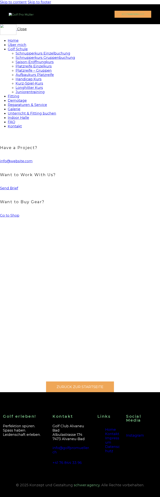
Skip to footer (39, 2)
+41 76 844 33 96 (67, 463)
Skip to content (13, 2)
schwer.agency (87, 485)
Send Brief (9, 188)
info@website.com (16, 161)
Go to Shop (9, 215)
